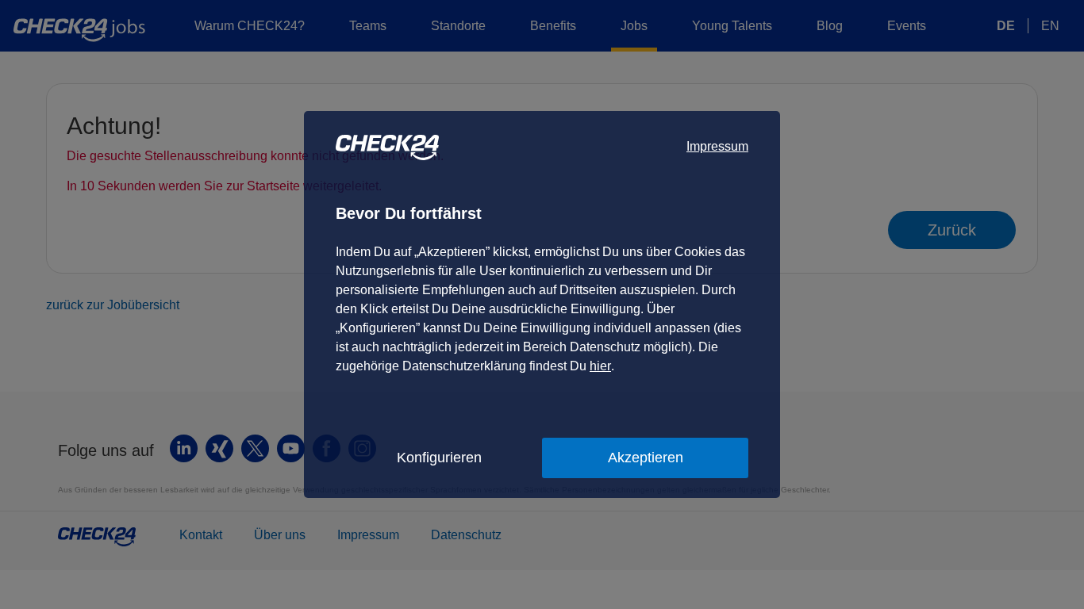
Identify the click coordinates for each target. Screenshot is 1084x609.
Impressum (717, 146)
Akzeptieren (645, 457)
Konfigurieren (439, 457)
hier (600, 366)
